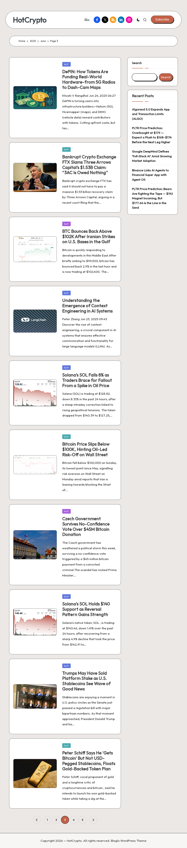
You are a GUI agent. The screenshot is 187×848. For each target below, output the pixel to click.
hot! (66, 64)
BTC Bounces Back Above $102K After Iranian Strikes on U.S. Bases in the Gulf (88, 236)
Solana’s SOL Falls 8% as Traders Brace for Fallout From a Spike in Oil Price (87, 380)
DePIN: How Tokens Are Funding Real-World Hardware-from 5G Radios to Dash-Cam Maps (88, 79)
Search (137, 63)
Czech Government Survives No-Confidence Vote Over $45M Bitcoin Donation (86, 526)
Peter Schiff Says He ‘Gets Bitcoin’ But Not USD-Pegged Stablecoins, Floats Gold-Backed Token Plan (88, 760)
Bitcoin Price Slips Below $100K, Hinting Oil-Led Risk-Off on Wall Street (86, 449)
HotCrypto (30, 20)
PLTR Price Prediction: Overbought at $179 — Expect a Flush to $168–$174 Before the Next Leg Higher (152, 135)
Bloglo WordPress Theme (128, 841)
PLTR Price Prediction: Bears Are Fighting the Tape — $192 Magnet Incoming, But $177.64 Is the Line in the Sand (152, 198)
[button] (162, 19)
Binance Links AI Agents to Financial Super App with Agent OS (150, 174)
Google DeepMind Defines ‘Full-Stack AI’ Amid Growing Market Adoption (152, 156)
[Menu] (86, 19)
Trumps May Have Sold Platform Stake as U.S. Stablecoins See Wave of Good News (86, 680)
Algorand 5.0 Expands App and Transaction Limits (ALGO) (151, 113)
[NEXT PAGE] (93, 820)
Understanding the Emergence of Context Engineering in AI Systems (87, 305)
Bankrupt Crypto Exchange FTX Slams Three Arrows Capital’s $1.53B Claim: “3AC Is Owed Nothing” (89, 164)
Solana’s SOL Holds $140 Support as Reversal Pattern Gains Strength (86, 609)
